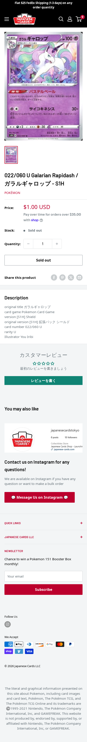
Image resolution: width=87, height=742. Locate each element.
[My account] (70, 19)
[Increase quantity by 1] (57, 243)
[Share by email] (79, 277)
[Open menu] (6, 19)
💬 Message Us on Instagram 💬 (39, 497)
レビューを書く (43, 380)
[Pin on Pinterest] (62, 277)
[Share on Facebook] (54, 277)
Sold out (43, 260)
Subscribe (43, 589)
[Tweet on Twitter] (71, 277)
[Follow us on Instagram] (7, 624)
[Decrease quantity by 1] (28, 243)
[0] (79, 19)
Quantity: (12, 244)
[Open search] (61, 19)
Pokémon (12, 193)
